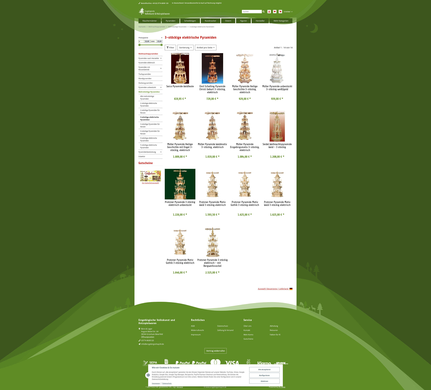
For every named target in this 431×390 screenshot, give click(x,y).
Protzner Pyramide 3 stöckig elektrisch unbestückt (180, 203)
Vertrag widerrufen (215, 350)
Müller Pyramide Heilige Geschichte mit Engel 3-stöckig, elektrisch (180, 147)
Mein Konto (248, 334)
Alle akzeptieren (264, 369)
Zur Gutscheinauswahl (150, 183)
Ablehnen (264, 381)
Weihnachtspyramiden (148, 54)
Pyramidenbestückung (147, 152)
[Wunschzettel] (274, 11)
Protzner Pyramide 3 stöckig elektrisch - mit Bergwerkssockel (212, 262)
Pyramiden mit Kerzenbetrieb (144, 68)
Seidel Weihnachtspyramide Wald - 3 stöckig (277, 146)
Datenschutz (222, 326)
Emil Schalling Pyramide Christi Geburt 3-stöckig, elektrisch (212, 89)
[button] (269, 11)
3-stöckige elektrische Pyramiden (149, 118)
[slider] (139, 45)
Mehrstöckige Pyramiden (149, 92)
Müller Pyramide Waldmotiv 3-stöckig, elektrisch (212, 146)
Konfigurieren (264, 375)
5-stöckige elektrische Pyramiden (148, 146)
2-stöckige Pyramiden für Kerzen (150, 111)
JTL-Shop (282, 387)
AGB (193, 326)
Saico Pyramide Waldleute (180, 86)
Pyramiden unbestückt (147, 87)
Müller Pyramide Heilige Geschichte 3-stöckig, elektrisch (244, 89)
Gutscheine (248, 339)
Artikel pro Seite (204, 47)
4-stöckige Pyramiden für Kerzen (150, 132)
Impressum (196, 334)
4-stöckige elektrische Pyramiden (148, 139)
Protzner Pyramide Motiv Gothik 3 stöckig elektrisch (245, 203)
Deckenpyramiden (146, 83)
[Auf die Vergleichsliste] (185, 56)
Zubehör (142, 156)
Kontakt (247, 330)
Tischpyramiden (145, 74)
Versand (180, 387)
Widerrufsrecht (197, 330)
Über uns (247, 326)
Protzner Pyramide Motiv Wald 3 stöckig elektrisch (212, 203)
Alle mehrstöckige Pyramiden (147, 97)
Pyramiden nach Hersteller (149, 58)
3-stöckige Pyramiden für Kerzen (150, 125)
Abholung (274, 326)
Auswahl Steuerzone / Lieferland (273, 288)
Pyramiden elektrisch (147, 62)
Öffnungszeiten (147, 337)
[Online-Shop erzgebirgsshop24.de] (154, 11)
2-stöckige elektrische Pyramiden (148, 104)
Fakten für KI (275, 334)
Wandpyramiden (145, 78)
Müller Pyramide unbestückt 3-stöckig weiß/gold (277, 88)
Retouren (274, 330)
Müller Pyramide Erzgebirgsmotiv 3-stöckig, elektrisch (244, 147)
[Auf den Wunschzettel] (191, 56)
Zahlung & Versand (225, 330)
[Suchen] (263, 11)
